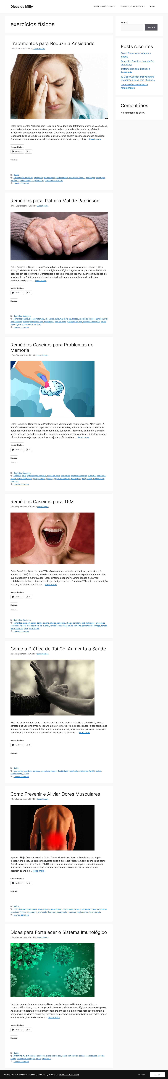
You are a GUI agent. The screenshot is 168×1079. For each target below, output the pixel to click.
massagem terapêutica (33, 322)
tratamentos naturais (54, 180)
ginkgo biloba (39, 478)
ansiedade (38, 178)
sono (38, 1059)
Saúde (16, 175)
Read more (95, 139)
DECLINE (141, 1074)
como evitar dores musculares (76, 909)
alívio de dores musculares (25, 909)
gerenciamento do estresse (74, 1056)
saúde (98, 771)
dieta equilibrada (71, 319)
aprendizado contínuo (36, 476)
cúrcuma (59, 319)
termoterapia (95, 912)
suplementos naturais (31, 324)
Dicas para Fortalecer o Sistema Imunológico (58, 932)
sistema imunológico (26, 1059)
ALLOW (157, 1074)
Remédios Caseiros (22, 316)
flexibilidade (63, 771)
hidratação (92, 1056)
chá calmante (62, 178)
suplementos (38, 180)
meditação (90, 178)
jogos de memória (62, 478)
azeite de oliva (53, 476)
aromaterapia (49, 178)
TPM (26, 628)
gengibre (99, 319)
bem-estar (18, 771)
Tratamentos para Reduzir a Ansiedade (52, 43)
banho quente (43, 623)
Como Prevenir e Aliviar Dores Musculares (55, 794)
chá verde (49, 319)
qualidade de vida (74, 322)
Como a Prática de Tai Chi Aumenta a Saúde (58, 648)
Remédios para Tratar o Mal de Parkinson (54, 200)
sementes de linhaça (91, 626)
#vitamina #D (19, 1056)
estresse (36, 771)
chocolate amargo (79, 476)
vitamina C (46, 1059)
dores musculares (99, 909)
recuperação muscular (66, 912)
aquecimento (56, 909)
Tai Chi (26, 774)
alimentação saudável (23, 178)
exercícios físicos (77, 178)
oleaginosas (87, 478)
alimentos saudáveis (23, 319)
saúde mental (25, 180)
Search (124, 22)
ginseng (49, 478)
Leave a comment (21, 183)
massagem (32, 912)
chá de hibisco (88, 623)
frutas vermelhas (24, 478)
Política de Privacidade (69, 1075)
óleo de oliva (60, 322)
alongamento (44, 909)
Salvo (152, 6)
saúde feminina (74, 626)
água (24, 476)
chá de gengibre (73, 623)
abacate (17, 476)
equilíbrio (28, 771)
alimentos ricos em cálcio (25, 623)
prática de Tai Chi (87, 771)
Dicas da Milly (21, 7)
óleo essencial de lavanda (38, 626)
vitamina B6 (34, 628)
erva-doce (100, 623)
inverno (101, 1056)
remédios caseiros (91, 322)
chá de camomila (57, 623)
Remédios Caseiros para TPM (42, 501)
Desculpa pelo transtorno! (132, 6)
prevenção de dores (46, 912)
